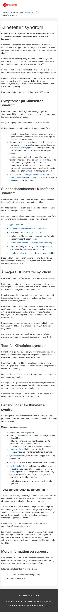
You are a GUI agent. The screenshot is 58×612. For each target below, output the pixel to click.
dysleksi (16, 148)
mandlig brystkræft (17, 253)
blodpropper (36, 232)
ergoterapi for (15, 449)
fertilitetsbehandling (18, 466)
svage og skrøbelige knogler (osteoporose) (27, 228)
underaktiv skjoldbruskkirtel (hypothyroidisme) (32, 243)
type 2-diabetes (16, 225)
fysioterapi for (15, 456)
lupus (34, 239)
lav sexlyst (34, 177)
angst (11, 246)
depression (46, 246)
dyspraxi (28, 148)
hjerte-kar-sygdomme (18, 232)
